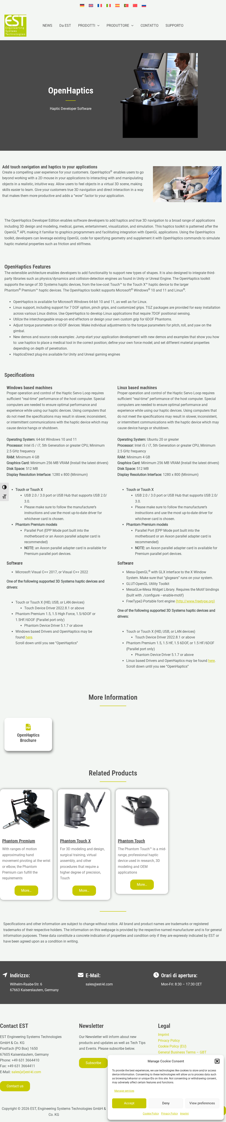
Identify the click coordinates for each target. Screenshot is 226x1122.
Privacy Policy (169, 1113)
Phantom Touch (131, 841)
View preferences (202, 1103)
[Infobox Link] (28, 734)
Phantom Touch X (75, 841)
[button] (217, 1061)
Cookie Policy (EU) (172, 1046)
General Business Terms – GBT (182, 1052)
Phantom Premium (18, 841)
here (29, 637)
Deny (166, 1103)
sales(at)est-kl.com (26, 1072)
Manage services (124, 1090)
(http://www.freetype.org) (195, 601)
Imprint (184, 1113)
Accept (129, 1103)
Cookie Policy (151, 1113)
